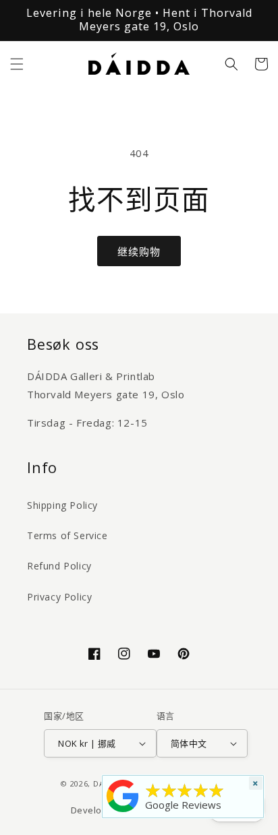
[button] (17, 64)
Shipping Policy (62, 505)
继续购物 (139, 251)
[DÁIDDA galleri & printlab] (122, 812)
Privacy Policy (59, 596)
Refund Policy (59, 565)
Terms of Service (67, 535)
